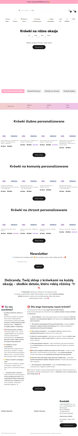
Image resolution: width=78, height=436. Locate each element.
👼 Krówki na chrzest (24, 20)
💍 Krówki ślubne (7, 20)
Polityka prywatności (38, 433)
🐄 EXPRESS (67, 20)
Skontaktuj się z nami (68, 425)
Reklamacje (59, 433)
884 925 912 (65, 411)
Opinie (32, 433)
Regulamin (54, 433)
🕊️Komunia (15, 20)
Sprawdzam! (39, 47)
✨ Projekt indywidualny (50, 20)
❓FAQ (73, 19)
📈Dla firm (60, 20)
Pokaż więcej (39, 155)
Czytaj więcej (39, 389)
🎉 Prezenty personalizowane (37, 20)
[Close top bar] (77, 2)
